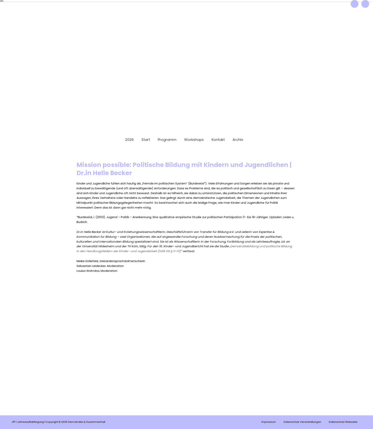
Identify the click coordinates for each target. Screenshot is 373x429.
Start (145, 140)
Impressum (268, 422)
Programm (167, 140)
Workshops (194, 140)
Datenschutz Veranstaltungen (302, 422)
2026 (129, 140)
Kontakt (218, 140)
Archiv (238, 140)
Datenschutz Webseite (343, 422)
